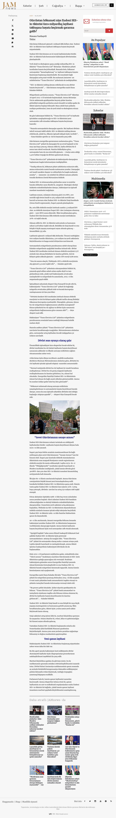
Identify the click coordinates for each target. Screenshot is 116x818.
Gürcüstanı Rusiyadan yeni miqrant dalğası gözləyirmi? (53, 720)
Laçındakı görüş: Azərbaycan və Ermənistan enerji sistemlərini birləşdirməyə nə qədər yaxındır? (37, 752)
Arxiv (32, 16)
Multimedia (98, 178)
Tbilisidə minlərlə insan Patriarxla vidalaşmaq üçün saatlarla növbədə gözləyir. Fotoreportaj (96, 237)
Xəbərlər (27, 5)
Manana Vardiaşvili (38, 36)
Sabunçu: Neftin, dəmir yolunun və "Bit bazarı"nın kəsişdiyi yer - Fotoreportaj (96, 247)
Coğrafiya (57, 5)
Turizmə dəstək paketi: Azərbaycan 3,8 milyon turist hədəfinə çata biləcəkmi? (53, 752)
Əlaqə (17, 802)
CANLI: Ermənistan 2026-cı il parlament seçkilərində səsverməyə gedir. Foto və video (97, 214)
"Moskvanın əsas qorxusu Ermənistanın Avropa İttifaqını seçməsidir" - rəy (37, 781)
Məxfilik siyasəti (29, 802)
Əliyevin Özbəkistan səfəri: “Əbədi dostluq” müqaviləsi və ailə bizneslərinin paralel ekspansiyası (72, 783)
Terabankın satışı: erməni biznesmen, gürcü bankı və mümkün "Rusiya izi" (72, 721)
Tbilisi (32, 39)
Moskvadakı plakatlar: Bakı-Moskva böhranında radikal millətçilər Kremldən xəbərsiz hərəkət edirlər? (37, 724)
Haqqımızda (7, 802)
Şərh (41, 5)
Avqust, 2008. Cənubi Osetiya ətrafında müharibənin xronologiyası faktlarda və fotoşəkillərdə (98, 203)
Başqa (78, 5)
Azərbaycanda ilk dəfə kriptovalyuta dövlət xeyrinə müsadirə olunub (54, 780)
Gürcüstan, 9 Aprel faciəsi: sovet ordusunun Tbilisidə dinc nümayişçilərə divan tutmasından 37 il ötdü (98, 225)
